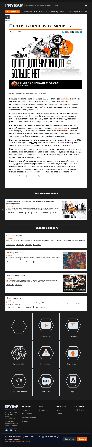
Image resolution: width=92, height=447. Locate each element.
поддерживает (61, 128)
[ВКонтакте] (66, 32)
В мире (25, 421)
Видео (59, 414)
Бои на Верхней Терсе (15, 253)
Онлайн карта (12, 12)
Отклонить (69, 439)
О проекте (43, 410)
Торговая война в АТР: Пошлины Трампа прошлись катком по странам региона (30, 203)
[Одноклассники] (68, 32)
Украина (40, 176)
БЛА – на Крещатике (14, 235)
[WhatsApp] (76, 32)
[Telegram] (71, 32)
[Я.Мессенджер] (63, 32)
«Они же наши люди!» (14, 298)
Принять (82, 439)
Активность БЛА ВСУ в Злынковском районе (38, 11)
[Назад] (7, 17)
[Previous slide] (2, 209)
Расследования (29, 417)
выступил (65, 99)
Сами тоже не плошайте (15, 275)
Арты (58, 410)
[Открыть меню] (86, 5)
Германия (32, 176)
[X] (73, 32)
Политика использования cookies (18, 441)
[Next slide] (89, 209)
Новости (13, 176)
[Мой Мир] (78, 32)
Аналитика (22, 176)
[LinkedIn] (81, 32)
